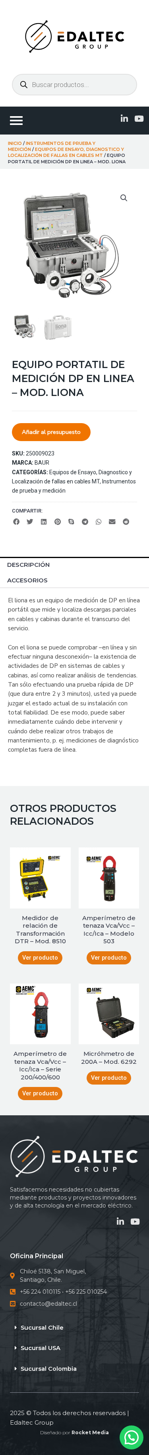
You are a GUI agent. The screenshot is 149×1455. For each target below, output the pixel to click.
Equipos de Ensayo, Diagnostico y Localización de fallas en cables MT (66, 152)
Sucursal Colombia (49, 1368)
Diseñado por (74, 1432)
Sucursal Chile (42, 1327)
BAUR (42, 462)
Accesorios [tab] (27, 580)
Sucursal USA (40, 1348)
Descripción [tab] (28, 564)
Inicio (15, 143)
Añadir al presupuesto (51, 432)
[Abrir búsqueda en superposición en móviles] (74, 84)
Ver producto (40, 957)
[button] (124, 198)
